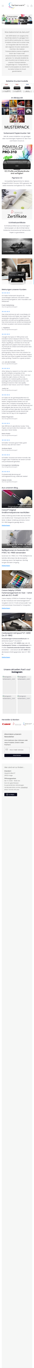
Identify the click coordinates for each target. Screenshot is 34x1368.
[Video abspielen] (17, 250)
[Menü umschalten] (3, 6)
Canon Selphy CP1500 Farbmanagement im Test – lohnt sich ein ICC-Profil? (17, 593)
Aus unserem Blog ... (10, 488)
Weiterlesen (6, 525)
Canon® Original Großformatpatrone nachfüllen (15, 511)
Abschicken (17, 755)
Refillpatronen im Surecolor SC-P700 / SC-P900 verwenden (16, 551)
